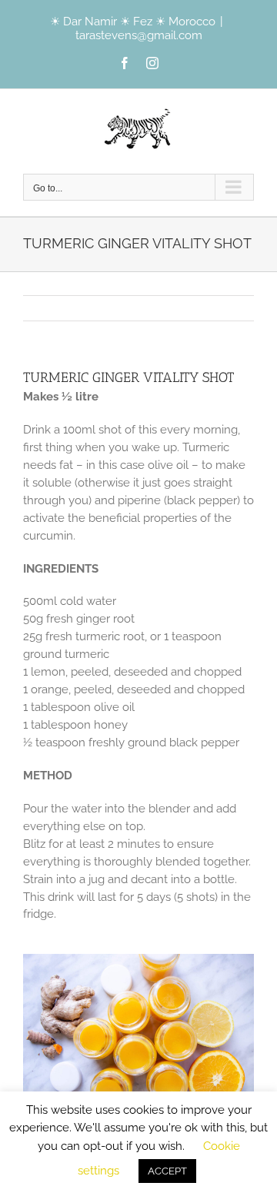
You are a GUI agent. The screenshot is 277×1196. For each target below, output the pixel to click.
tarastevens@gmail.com (138, 35)
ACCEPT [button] (167, 1171)
